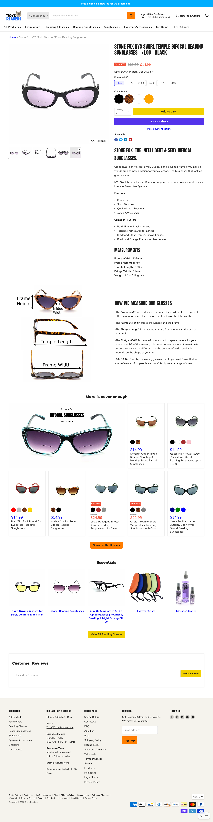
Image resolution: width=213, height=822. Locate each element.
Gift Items (162, 27)
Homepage (90, 772)
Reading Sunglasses (86, 27)
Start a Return (92, 717)
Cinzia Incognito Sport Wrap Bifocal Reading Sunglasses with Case (143, 525)
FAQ (86, 726)
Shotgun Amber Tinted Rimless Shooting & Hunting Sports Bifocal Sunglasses (143, 459)
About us (89, 731)
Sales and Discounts (95, 749)
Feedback (89, 768)
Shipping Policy (92, 740)
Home (12, 37)
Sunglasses (111, 27)
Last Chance (181, 27)
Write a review (191, 673)
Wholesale (90, 754)
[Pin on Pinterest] (130, 139)
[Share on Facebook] (116, 139)
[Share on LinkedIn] (125, 139)
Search (88, 763)
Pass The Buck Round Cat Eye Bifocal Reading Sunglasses (26, 525)
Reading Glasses (57, 27)
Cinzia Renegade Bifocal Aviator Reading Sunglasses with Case (105, 525)
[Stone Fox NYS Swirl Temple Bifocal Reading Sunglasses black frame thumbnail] (75, 153)
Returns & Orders (190, 15)
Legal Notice (91, 777)
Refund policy (91, 745)
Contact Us (90, 721)
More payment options (159, 128)
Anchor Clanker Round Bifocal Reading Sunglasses (64, 525)
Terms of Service (93, 758)
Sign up (129, 740)
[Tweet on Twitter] (121, 139)
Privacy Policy (92, 782)
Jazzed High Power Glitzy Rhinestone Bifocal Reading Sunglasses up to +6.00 (185, 459)
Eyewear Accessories (137, 27)
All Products (12, 27)
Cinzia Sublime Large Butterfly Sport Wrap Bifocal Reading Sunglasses (182, 526)
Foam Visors (33, 27)
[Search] (131, 15)
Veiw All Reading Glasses (106, 634)
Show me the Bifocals (106, 545)
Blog (86, 735)
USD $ (196, 796)
